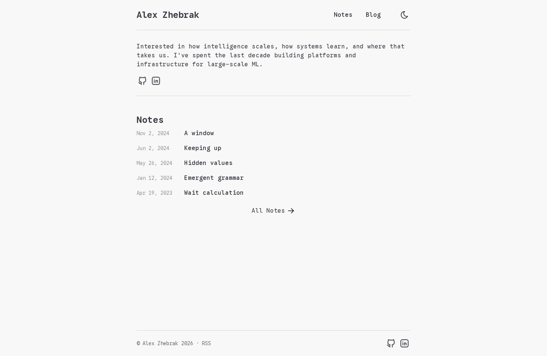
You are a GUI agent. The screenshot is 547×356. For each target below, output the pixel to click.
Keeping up (202, 148)
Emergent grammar (214, 178)
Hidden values (208, 163)
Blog (373, 15)
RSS (206, 343)
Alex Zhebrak (168, 14)
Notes (343, 15)
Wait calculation (214, 193)
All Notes (268, 210)
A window (199, 133)
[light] (404, 15)
